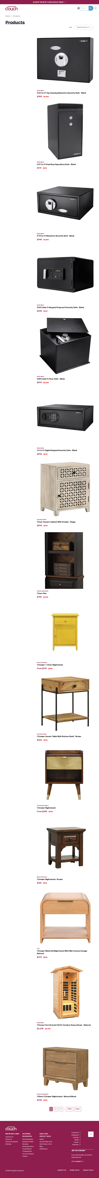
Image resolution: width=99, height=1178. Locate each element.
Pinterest (75, 1145)
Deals (42, 1139)
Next (78, 1109)
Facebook (75, 1133)
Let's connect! (77, 1161)
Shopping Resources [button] (27, 1135)
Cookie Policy (75, 1170)
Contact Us (9, 1137)
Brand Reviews (27, 1139)
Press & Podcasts (11, 1142)
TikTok (76, 1140)
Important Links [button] (12, 1134)
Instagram (75, 1135)
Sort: (70, 27)
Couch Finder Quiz (46, 1142)
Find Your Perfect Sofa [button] (45, 1135)
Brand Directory (28, 1146)
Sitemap (8, 1144)
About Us (8, 1139)
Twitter (76, 1142)
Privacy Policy (88, 1170)
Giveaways (44, 1149)
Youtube (76, 1137)
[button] (86, 8)
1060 (69, 1109)
